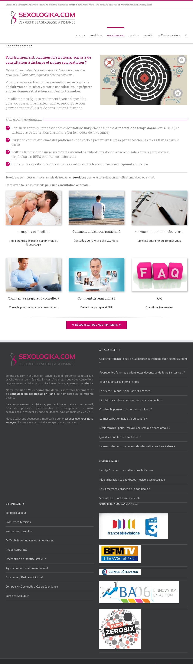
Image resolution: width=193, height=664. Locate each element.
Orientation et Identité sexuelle (26, 559)
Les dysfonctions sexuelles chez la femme (126, 470)
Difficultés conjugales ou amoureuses (30, 540)
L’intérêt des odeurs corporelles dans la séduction (130, 400)
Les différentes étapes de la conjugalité (124, 489)
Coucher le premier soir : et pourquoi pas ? (125, 409)
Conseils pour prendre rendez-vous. (159, 240)
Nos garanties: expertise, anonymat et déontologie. (33, 242)
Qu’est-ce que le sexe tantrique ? (120, 437)
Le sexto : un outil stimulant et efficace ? (125, 391)
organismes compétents (77, 383)
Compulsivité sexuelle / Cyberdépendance (32, 586)
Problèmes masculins (19, 531)
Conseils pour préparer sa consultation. (33, 307)
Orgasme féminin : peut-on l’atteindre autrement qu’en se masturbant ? (143, 361)
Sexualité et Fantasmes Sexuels (119, 498)
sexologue (79, 177)
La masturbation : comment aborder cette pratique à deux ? (137, 446)
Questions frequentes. (160, 307)
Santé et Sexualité (17, 596)
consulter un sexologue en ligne (32, 394)
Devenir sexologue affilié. (96, 307)
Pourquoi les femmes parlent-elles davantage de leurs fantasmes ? (142, 372)
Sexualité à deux (16, 513)
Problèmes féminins (18, 522)
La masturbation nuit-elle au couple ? (123, 418)
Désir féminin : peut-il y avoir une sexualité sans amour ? (134, 428)
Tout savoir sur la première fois (119, 381)
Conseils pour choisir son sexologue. (96, 240)
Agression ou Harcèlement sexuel (27, 568)
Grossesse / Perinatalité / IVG (24, 577)
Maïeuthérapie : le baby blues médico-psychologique (132, 479)
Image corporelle (16, 549)
